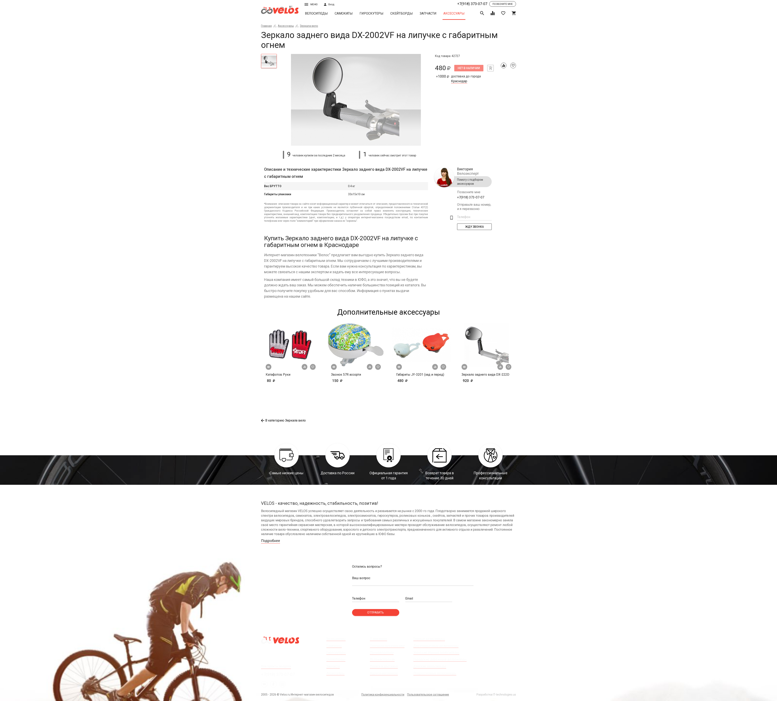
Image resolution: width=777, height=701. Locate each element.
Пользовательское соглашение (428, 694)
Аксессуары (454, 13)
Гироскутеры (371, 13)
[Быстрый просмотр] (268, 367)
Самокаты (344, 13)
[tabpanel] (356, 100)
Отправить (375, 612)
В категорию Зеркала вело (285, 420)
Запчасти (428, 13)
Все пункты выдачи (276, 666)
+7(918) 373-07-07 (472, 4)
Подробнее (270, 541)
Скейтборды (401, 13)
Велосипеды (316, 13)
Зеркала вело (309, 25)
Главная (266, 25)
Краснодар (459, 81)
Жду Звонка (474, 226)
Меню (313, 4)
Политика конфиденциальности (382, 694)
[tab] (269, 61)
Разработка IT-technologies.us (496, 694)
